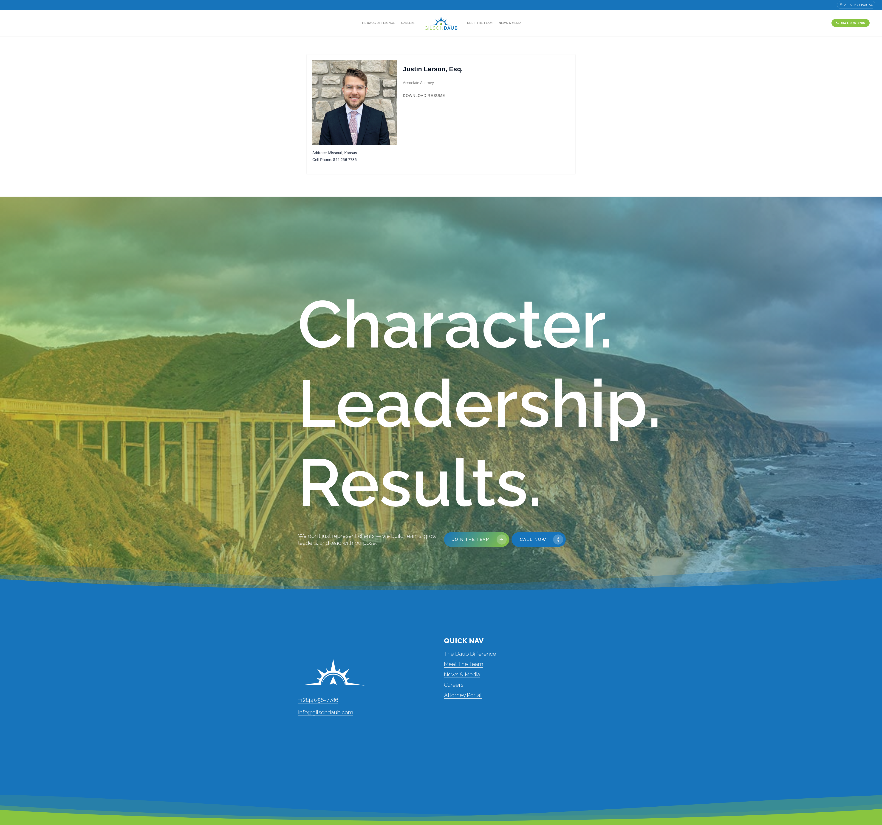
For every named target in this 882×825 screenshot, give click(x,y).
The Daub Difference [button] (470, 653)
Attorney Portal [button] (463, 695)
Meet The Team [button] (463, 664)
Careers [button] (454, 684)
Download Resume (424, 96)
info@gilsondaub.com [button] (325, 712)
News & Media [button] (462, 674)
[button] (476, 539)
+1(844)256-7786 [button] (318, 700)
